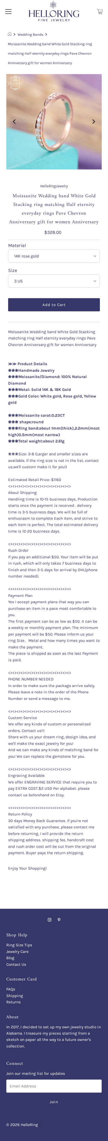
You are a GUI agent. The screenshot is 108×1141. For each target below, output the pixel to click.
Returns (13, 1002)
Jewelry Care (17, 951)
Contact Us (16, 964)
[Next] (93, 121)
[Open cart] (100, 11)
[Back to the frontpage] (10, 34)
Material (17, 245)
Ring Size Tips (19, 945)
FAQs (10, 989)
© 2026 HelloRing (22, 1124)
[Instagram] (49, 920)
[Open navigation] (8, 11)
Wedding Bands (30, 34)
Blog (10, 958)
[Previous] (14, 121)
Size (12, 270)
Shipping (14, 995)
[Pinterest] (59, 920)
